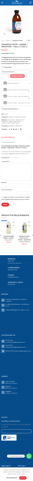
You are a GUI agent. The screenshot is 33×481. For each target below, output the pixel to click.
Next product (31, 40)
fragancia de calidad (6, 121)
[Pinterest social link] (16, 129)
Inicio (2, 40)
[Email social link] (14, 129)
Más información (11, 478)
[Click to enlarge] (4, 34)
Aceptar (22, 478)
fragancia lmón (17, 121)
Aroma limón (11, 120)
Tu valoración (5, 161)
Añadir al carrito (17, 76)
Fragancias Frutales (18, 40)
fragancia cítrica (20, 120)
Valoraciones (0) (7, 137)
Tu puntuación (5, 157)
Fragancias (8, 40)
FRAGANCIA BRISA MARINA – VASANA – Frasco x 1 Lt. (8, 238)
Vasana (18, 123)
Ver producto (13, 225)
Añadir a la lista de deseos (10, 109)
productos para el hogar (8, 123)
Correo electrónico (7, 190)
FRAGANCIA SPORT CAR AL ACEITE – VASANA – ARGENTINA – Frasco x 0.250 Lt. (24, 239)
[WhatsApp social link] (18, 129)
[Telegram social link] (21, 129)
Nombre (4, 182)
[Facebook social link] (9, 129)
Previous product (27, 40)
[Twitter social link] (11, 129)
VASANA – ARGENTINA (15, 126)
